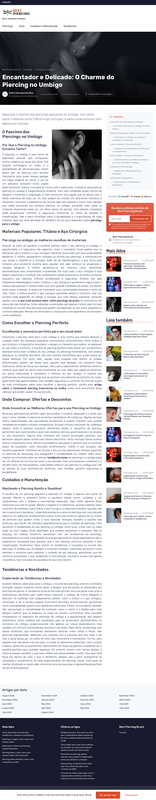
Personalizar (131, 795)
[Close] (133, 391)
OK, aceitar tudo (107, 795)
